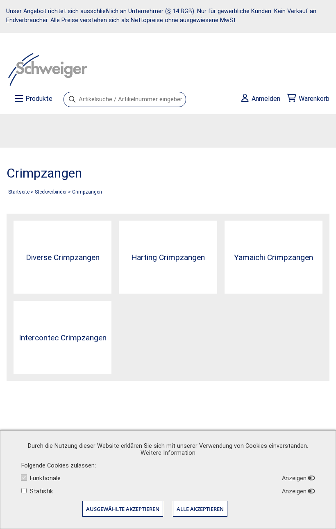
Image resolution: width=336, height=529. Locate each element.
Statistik (41, 491)
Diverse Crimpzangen (63, 257)
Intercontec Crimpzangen (63, 337)
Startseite (19, 192)
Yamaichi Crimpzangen (273, 257)
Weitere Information (168, 452)
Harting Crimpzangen (168, 257)
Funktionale (45, 478)
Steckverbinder (51, 192)
